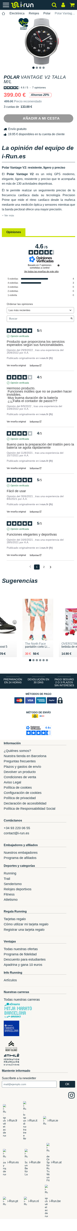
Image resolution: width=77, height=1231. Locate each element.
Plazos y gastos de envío (22, 767)
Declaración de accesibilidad (25, 803)
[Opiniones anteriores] (30, 567)
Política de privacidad (20, 798)
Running (10, 873)
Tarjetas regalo (15, 919)
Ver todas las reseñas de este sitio (41, 271)
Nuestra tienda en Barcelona (25, 756)
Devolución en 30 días (38, 681)
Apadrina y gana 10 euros (23, 965)
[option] (38, 41)
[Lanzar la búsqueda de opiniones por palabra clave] (71, 319)
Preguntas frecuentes (20, 761)
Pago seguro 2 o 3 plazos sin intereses (64, 682)
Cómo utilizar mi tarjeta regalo (26, 924)
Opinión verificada (19, 336)
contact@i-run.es (16, 833)
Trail (7, 879)
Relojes (34, 13)
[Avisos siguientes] (50, 567)
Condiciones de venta (20, 777)
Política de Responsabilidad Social (29, 808)
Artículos (10, 980)
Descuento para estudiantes (25, 959)
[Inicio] (3, 13)
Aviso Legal (12, 782)
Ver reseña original (16, 365)
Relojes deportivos (17, 889)
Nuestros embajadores (21, 852)
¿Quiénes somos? (17, 751)
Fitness (9, 894)
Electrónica (17, 13)
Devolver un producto (20, 772)
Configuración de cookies (22, 793)
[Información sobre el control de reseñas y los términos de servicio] (58, 265)
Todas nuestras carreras (22, 999)
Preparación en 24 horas (13, 681)
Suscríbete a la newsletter (19, 1078)
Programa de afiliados (20, 858)
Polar (46, 13)
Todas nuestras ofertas (21, 949)
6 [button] (50, 663)
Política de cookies (18, 787)
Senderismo (13, 884)
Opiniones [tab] (13, 232)
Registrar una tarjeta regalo (24, 930)
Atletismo (11, 899)
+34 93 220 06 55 (17, 828)
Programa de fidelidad (20, 954)
